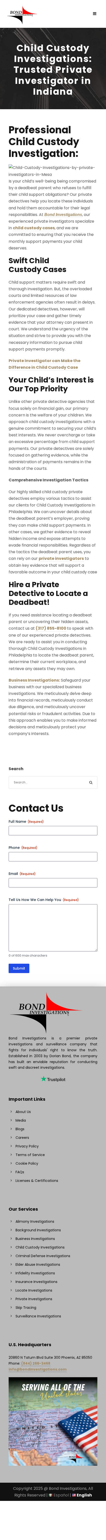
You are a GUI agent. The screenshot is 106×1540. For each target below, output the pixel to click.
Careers (22, 1137)
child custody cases (34, 228)
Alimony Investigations (35, 1221)
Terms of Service (30, 1154)
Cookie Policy (27, 1163)
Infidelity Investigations (35, 1273)
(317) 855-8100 (51, 628)
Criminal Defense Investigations (43, 1255)
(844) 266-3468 (35, 1363)
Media (21, 1120)
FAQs (20, 1172)
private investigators (61, 558)
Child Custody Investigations (40, 1247)
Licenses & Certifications (37, 1180)
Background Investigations (38, 1230)
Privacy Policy (27, 1146)
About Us (23, 1111)
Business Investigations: (34, 680)
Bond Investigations (63, 215)
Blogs (20, 1129)
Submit (19, 968)
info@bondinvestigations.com (38, 1369)
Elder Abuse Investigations (38, 1264)
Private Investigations (34, 1298)
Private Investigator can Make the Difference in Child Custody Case (44, 364)
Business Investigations (35, 1238)
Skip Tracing (26, 1307)
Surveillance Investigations (38, 1316)
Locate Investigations (34, 1290)
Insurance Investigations (36, 1281)
